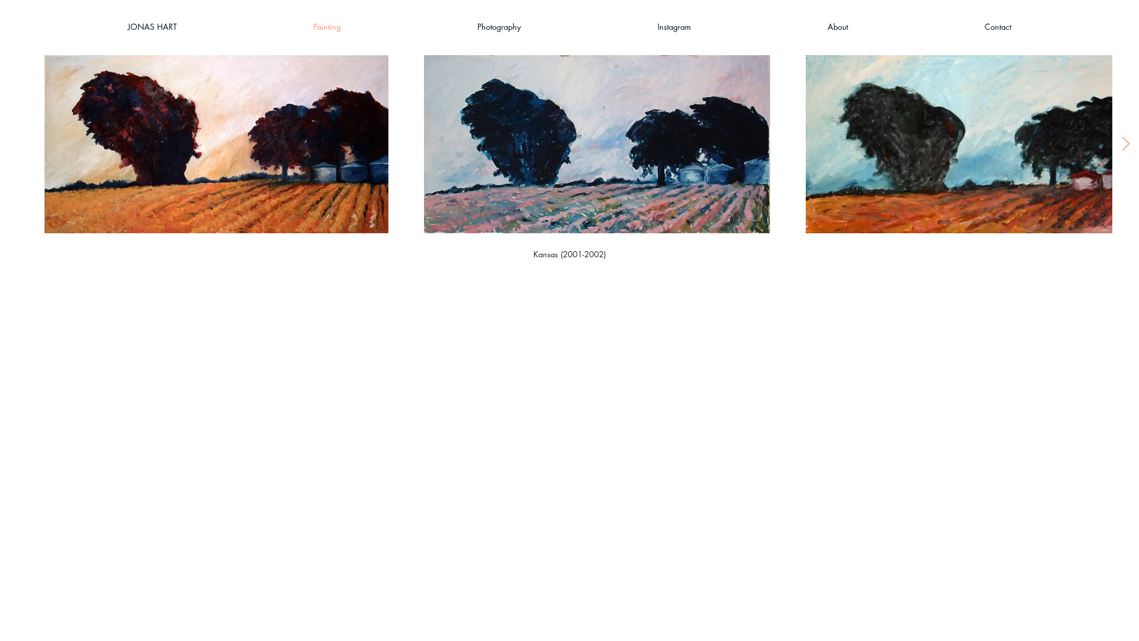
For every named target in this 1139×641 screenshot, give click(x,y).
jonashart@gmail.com (692, 296)
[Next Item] (1125, 144)
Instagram (628, 296)
